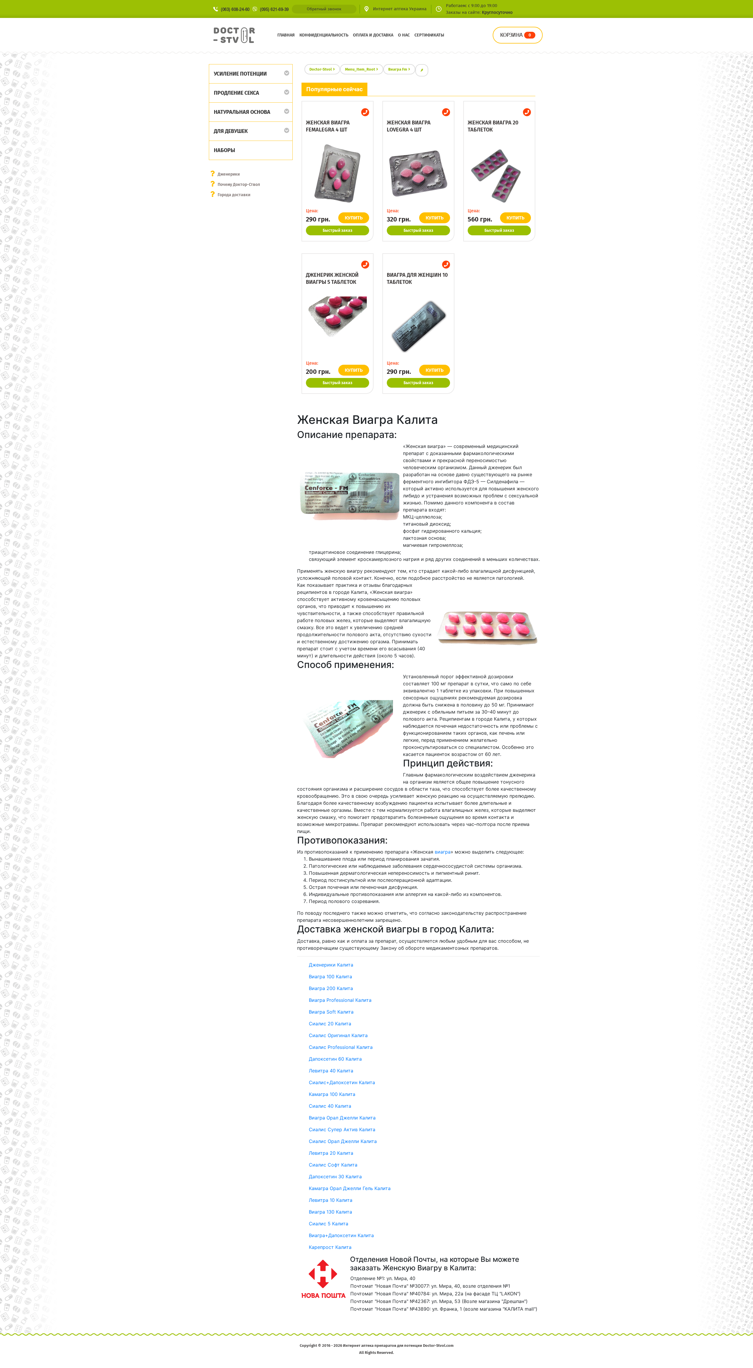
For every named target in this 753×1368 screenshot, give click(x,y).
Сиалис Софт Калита (333, 1165)
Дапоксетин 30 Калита (335, 1176)
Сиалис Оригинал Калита (338, 1035)
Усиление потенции (240, 74)
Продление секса (236, 93)
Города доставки (234, 194)
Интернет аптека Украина (400, 8)
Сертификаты (429, 35)
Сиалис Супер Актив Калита (342, 1129)
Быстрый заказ (337, 230)
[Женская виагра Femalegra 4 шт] (337, 173)
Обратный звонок (324, 8)
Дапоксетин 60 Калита (335, 1059)
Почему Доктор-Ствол (239, 184)
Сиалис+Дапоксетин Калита (342, 1082)
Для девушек (231, 131)
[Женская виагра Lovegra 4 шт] (418, 173)
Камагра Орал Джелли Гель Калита (350, 1188)
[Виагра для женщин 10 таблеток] (418, 325)
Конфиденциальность (323, 35)
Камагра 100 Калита (332, 1094)
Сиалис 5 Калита (328, 1224)
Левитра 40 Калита (331, 1071)
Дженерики (229, 174)
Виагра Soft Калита (331, 1012)
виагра (443, 852)
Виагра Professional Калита (340, 1000)
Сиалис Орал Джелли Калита (343, 1141)
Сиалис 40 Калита (330, 1106)
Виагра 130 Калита (330, 1212)
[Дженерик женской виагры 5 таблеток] (337, 325)
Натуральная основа (242, 112)
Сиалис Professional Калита (341, 1047)
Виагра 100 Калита (330, 976)
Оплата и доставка (373, 35)
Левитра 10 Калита (330, 1200)
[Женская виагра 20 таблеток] (499, 173)
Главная (286, 35)
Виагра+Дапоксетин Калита (341, 1235)
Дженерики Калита (331, 965)
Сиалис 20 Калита (330, 1024)
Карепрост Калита (330, 1247)
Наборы (224, 150)
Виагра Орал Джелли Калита (342, 1118)
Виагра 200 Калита (331, 988)
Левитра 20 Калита (331, 1153)
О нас (404, 35)
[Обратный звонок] (365, 112)
